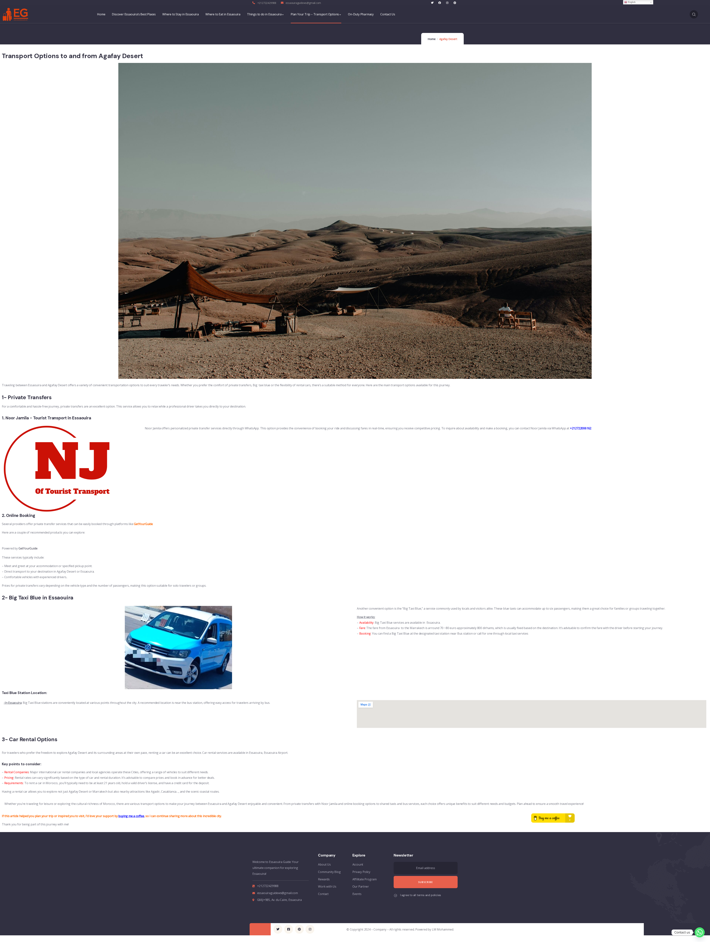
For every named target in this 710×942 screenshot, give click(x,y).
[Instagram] (447, 3)
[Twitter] (432, 3)
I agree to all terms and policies (420, 895)
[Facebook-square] (288, 929)
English (631, 2)
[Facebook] (440, 3)
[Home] (15, 14)
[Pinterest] (455, 3)
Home (431, 39)
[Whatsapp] (700, 932)
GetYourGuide (28, 548)
